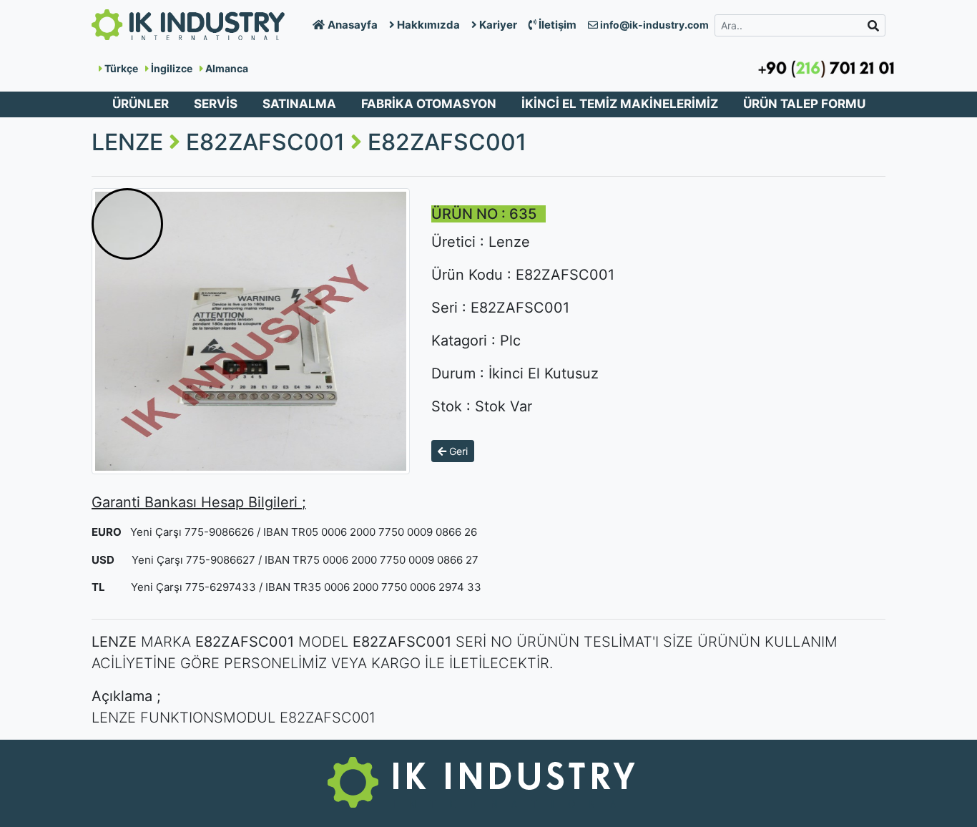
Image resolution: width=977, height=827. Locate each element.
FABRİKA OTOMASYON (428, 104)
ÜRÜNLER (140, 104)
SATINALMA (299, 104)
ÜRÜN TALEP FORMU (804, 104)
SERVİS (215, 104)
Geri (457, 451)
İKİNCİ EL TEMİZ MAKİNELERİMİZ (619, 104)
